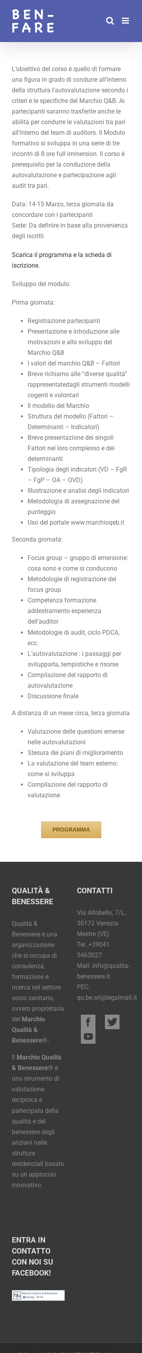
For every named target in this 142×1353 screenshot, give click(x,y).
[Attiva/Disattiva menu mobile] (126, 21)
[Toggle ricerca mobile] (110, 21)
